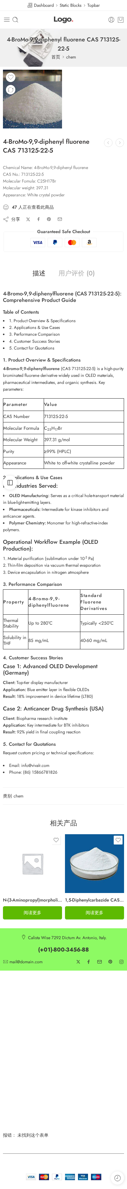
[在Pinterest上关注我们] (110, 961)
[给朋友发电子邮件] (59, 219)
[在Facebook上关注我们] (88, 961)
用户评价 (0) (76, 273)
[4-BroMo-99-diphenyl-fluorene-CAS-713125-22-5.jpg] (32, 99)
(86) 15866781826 (40, 772)
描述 (38, 273)
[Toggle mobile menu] (7, 19)
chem (71, 57)
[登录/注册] (111, 19)
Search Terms (75, 1026)
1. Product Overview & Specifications (42, 320)
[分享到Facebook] (38, 219)
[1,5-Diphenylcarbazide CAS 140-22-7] (94, 863)
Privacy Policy (15, 1006)
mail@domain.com (26, 962)
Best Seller (12, 1026)
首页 (55, 57)
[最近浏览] (117, 1178)
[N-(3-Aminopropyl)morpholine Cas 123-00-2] (32, 863)
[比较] (10, 89)
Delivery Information (82, 997)
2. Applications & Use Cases (34, 327)
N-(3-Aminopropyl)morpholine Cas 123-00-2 (32, 900)
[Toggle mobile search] (15, 19)
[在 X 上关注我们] (78, 962)
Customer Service (18, 997)
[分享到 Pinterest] (49, 219)
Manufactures (15, 1035)
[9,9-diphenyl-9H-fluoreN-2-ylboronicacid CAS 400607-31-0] (108, 142)
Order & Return (77, 1035)
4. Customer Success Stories (34, 341)
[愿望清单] (10, 77)
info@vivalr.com (35, 765)
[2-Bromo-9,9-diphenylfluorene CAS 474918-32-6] (119, 142)
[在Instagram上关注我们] (121, 961)
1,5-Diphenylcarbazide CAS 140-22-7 (94, 900)
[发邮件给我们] (99, 961)
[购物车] (120, 19)
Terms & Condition (20, 1016)
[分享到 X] (28, 219)
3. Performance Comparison (34, 334)
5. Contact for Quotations (31, 348)
